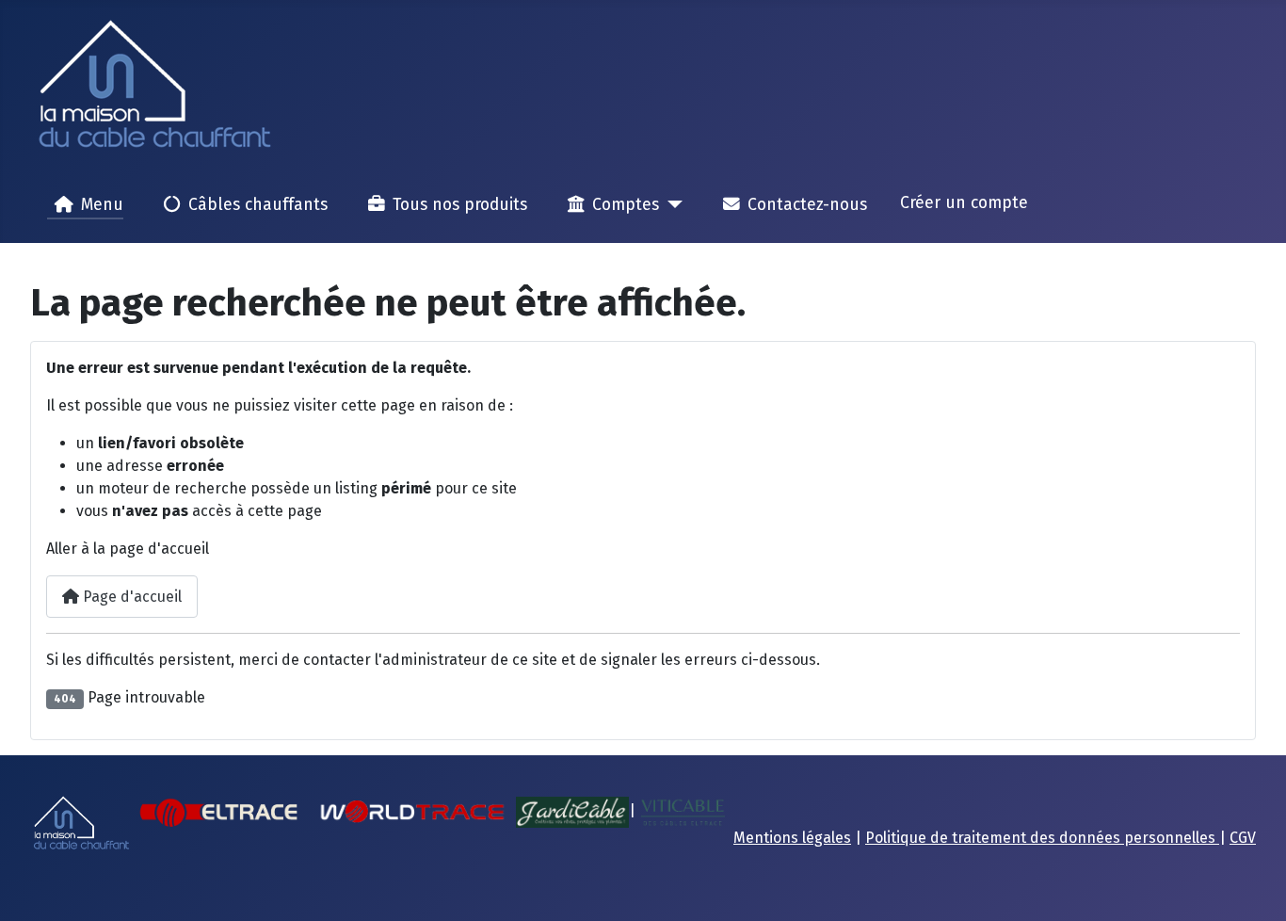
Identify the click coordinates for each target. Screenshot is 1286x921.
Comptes (625, 205)
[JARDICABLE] (572, 811)
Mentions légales (792, 838)
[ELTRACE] (221, 811)
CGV (1243, 838)
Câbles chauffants (258, 205)
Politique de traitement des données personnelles (1042, 838)
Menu (102, 205)
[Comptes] (671, 204)
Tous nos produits (460, 205)
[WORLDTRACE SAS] (412, 811)
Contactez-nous (807, 205)
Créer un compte (964, 203)
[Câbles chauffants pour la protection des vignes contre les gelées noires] (682, 811)
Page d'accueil (130, 597)
